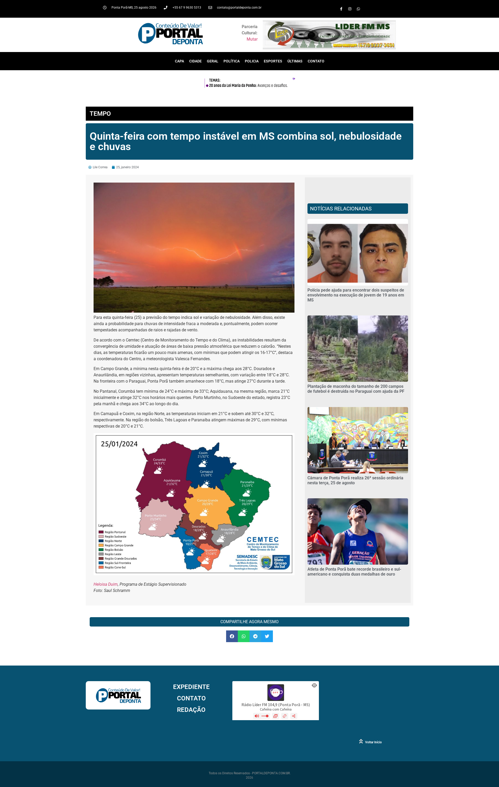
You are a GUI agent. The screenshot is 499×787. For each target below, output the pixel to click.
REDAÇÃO (191, 709)
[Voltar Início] (361, 741)
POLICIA (252, 61)
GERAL (212, 61)
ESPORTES (273, 61)
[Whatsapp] (358, 8)
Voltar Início (373, 742)
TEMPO (100, 113)
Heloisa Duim (106, 584)
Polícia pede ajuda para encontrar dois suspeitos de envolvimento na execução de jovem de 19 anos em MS (355, 295)
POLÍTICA (232, 61)
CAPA (179, 61)
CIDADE (195, 61)
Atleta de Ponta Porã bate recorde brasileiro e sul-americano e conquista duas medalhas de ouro (354, 572)
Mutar (252, 39)
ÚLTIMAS (295, 61)
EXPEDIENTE (191, 687)
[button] (232, 636)
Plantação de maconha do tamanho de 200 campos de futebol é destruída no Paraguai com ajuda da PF (355, 389)
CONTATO (316, 61)
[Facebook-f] (341, 8)
